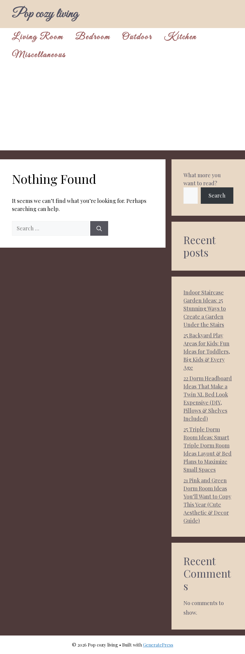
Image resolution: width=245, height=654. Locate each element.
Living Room (37, 37)
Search (217, 195)
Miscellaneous (39, 55)
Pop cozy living (45, 14)
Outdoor (137, 37)
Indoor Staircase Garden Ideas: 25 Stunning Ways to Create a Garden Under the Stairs (204, 308)
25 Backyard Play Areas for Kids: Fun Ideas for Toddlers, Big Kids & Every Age (206, 351)
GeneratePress (158, 645)
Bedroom (92, 37)
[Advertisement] (122, 108)
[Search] (99, 228)
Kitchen (180, 37)
